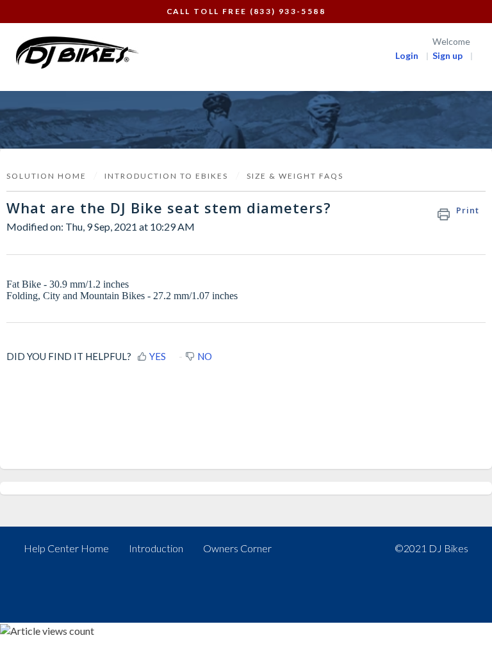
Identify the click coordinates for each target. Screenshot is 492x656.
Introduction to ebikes (166, 176)
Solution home (47, 176)
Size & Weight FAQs (295, 176)
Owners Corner (237, 548)
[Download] (222, 318)
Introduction (156, 548)
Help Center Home (66, 548)
